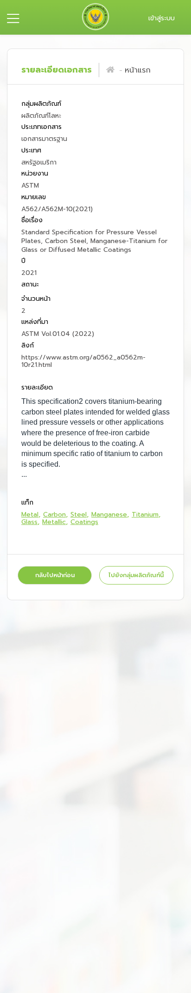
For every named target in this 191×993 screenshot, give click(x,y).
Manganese (109, 514)
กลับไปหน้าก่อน (55, 575)
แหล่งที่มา (34, 322)
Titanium (145, 514)
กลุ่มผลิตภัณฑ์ (41, 104)
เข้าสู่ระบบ (161, 18)
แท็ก (27, 502)
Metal (29, 514)
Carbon (54, 514)
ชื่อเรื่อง (32, 220)
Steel (78, 514)
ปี (23, 261)
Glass (29, 522)
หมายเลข (33, 197)
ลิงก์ (27, 345)
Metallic (54, 522)
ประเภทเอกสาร (41, 127)
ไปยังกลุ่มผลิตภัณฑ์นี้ (136, 575)
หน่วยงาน (34, 174)
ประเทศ (31, 150)
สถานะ (30, 284)
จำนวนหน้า (36, 299)
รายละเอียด (37, 387)
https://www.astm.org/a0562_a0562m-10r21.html (83, 361)
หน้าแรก (138, 70)
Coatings (84, 522)
